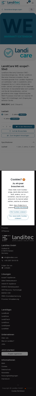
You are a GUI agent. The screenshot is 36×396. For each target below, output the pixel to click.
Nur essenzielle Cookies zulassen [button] (18, 217)
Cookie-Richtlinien (21, 207)
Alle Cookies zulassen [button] (18, 212)
